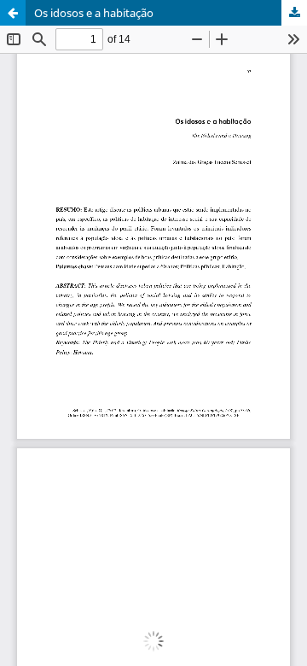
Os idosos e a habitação (94, 12)
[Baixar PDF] (294, 13)
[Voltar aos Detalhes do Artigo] (13, 13)
